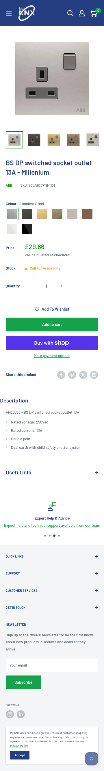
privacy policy (19, 745)
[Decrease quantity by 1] (31, 286)
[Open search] (70, 13)
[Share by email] (94, 375)
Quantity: (13, 286)
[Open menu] (9, 13)
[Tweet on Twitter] (83, 375)
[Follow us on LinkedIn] (21, 714)
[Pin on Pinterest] (72, 375)
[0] (93, 13)
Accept (20, 755)
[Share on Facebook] (61, 375)
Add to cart (52, 324)
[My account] (82, 13)
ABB (9, 185)
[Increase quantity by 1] (61, 286)
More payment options (52, 355)
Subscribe (23, 682)
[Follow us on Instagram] (10, 714)
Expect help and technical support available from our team (52, 525)
